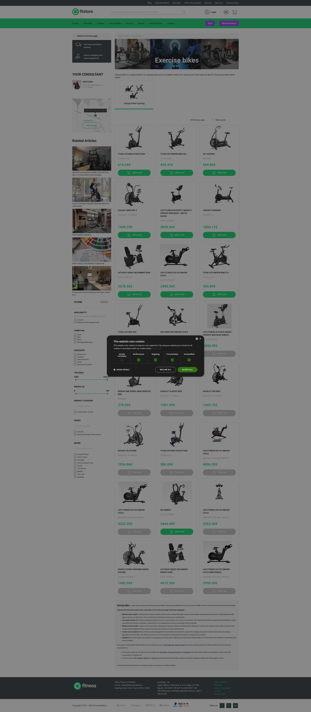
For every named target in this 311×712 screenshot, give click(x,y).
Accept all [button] (187, 369)
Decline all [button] (165, 369)
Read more (156, 348)
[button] (122, 370)
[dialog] (155, 356)
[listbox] (197, 339)
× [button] (200, 338)
